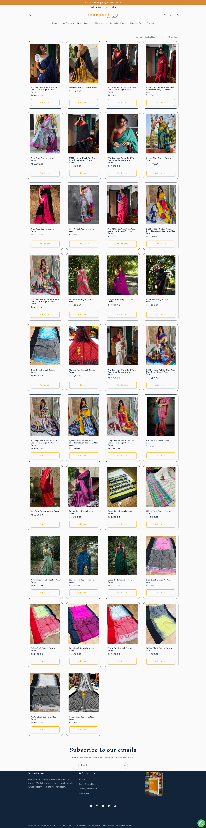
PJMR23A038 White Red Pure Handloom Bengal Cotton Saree (122, 372)
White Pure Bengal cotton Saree (158, 512)
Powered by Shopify (54, 825)
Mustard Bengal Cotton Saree (83, 88)
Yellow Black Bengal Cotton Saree (159, 649)
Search (82, 779)
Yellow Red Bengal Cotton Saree (43, 649)
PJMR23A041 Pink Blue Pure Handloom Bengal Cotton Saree (121, 231)
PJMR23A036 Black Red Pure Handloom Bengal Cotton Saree (83, 160)
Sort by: (139, 37)
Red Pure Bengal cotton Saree (45, 511)
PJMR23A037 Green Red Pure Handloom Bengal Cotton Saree (122, 160)
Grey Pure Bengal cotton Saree (42, 159)
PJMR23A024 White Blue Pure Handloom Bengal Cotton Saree (160, 372)
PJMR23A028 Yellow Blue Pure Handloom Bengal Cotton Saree (83, 443)
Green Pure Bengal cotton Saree (120, 512)
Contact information (123, 825)
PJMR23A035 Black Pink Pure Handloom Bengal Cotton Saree (122, 90)
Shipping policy (108, 825)
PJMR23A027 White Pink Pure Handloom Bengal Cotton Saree (45, 301)
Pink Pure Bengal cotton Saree (42, 230)
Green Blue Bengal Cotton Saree (158, 159)
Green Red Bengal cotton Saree (120, 581)
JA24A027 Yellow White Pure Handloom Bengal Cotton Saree (121, 443)
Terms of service (94, 825)
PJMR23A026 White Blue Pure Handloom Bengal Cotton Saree (45, 443)
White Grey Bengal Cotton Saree (81, 718)
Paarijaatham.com (39, 825)
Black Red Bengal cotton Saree (158, 300)
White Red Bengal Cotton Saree (120, 649)
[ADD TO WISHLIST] (58, 45)
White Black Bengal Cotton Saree (44, 718)
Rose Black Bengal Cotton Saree (81, 649)
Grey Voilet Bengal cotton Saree (81, 230)
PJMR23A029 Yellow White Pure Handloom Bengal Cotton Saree (160, 231)
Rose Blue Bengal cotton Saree (81, 300)
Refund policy (68, 825)
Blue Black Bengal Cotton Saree (43, 371)
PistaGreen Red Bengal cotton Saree (45, 581)
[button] (31, 15)
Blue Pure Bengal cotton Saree (158, 442)
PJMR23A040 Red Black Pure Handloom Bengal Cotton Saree (160, 90)
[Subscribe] (124, 765)
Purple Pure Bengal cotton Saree (82, 512)
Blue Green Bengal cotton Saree (81, 581)
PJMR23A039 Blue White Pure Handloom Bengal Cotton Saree (45, 90)
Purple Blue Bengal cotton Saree (120, 300)
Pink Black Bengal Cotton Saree (158, 581)
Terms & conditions (87, 784)
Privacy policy (85, 793)
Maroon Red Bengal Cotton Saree (82, 371)
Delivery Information (88, 788)
